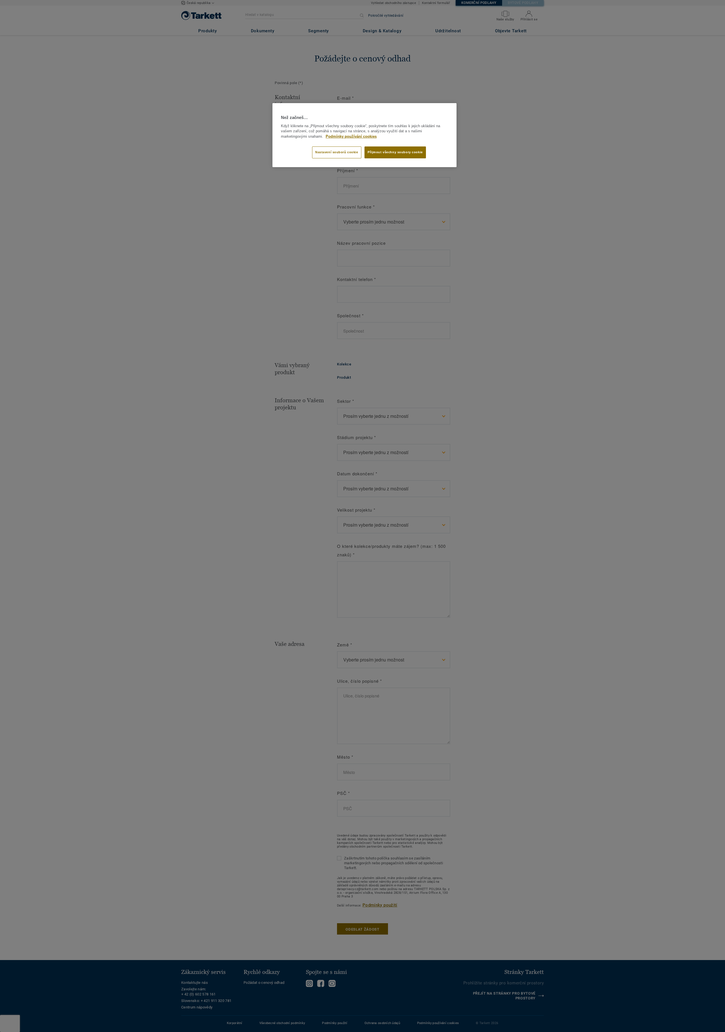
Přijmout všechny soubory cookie (395, 152)
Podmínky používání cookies (351, 137)
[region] (364, 135)
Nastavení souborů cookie (336, 152)
